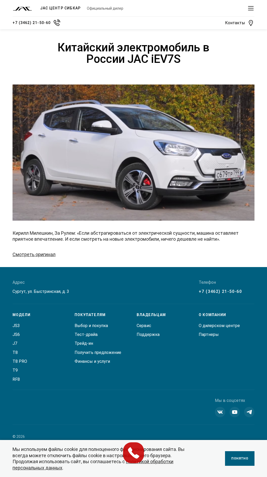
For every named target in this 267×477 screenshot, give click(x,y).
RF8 (16, 379)
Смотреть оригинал (34, 254)
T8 (15, 352)
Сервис (144, 325)
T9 (15, 370)
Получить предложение (98, 352)
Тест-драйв (86, 334)
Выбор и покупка (91, 325)
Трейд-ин (84, 343)
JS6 (16, 334)
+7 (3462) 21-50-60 (220, 291)
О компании (212, 315)
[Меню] (250, 8)
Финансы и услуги (92, 361)
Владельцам (151, 315)
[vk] (220, 412)
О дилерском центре (219, 325)
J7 (15, 343)
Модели (22, 315)
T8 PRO (20, 361)
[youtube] (234, 412)
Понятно (239, 458)
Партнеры (209, 334)
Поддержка (148, 334)
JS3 (16, 325)
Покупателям (90, 315)
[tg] (249, 412)
